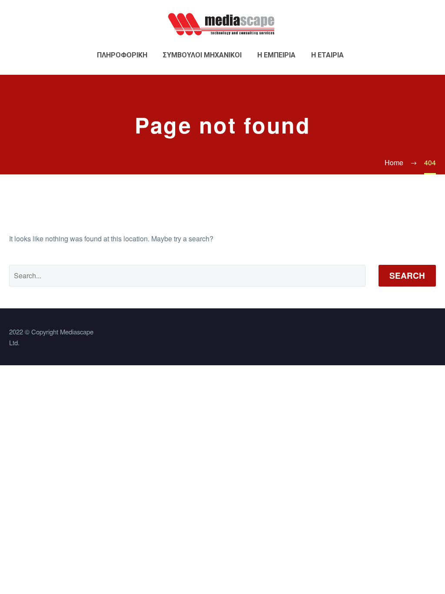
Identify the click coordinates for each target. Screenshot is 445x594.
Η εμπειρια (276, 55)
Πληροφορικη (122, 55)
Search (407, 275)
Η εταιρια (327, 55)
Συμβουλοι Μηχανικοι (202, 55)
